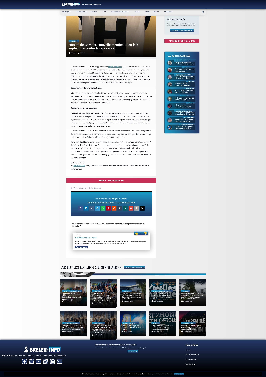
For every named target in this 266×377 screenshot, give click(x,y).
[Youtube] (38, 361)
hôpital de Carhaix (115, 67)
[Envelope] (59, 361)
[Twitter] (31, 361)
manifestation (96, 188)
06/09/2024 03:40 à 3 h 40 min (86, 238)
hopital (87, 188)
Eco (104, 12)
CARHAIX (74, 41)
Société (94, 12)
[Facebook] (24, 361)
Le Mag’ (156, 12)
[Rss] (45, 361)
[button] (203, 12)
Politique (66, 12)
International (82, 12)
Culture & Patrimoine (120, 12)
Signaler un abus (82, 247)
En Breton (168, 12)
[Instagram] (52, 361)
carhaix (81, 188)
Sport (147, 12)
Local (137, 12)
